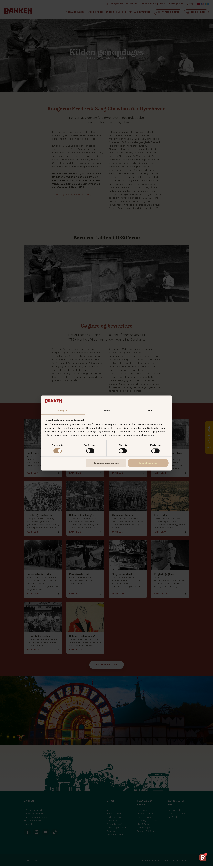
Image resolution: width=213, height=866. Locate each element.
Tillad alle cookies (148, 463)
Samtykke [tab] (63, 410)
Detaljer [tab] (107, 410)
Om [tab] (150, 410)
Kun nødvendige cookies (106, 463)
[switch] (90, 451)
